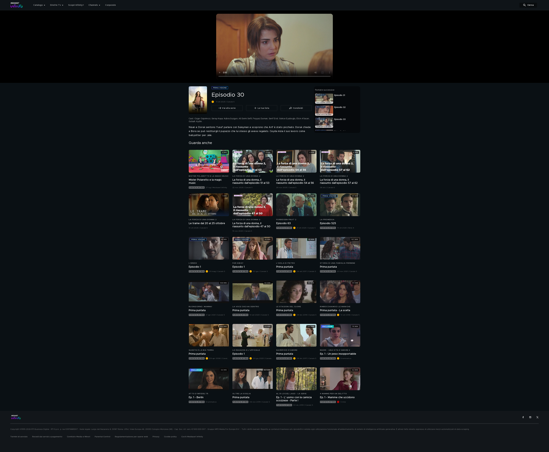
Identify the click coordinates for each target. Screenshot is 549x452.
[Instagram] (530, 417)
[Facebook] (523, 417)
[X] (537, 417)
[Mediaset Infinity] (16, 5)
